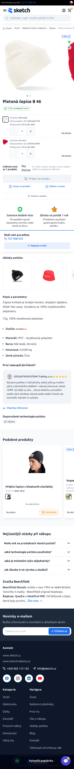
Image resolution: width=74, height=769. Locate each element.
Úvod (33, 697)
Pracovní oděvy (12, 726)
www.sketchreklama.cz (16, 661)
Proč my (35, 711)
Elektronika (10, 704)
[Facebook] (7, 678)
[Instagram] (18, 678)
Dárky (6, 711)
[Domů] (19, 10)
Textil (16, 28)
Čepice (52, 28)
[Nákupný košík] (69, 10)
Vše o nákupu (38, 718)
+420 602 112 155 (18, 668)
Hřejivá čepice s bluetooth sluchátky (29, 486)
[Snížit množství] (14, 131)
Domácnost (10, 733)
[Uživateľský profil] (64, 10)
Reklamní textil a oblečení (34, 28)
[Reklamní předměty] (5, 10)
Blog (32, 733)
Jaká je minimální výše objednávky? (27, 560)
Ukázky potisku (39, 726)
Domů (9, 28)
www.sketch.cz (12, 655)
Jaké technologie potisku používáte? (27, 552)
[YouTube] (40, 678)
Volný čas (8, 740)
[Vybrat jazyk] (71, 2)
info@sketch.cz (46, 668)
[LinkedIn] (29, 678)
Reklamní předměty (42, 704)
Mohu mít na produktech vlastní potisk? (30, 543)
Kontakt (34, 740)
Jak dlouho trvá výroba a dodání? (26, 569)
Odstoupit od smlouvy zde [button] (45, 747)
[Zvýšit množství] (30, 131)
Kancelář (8, 718)
